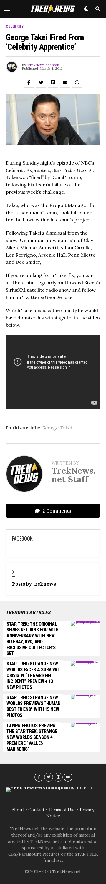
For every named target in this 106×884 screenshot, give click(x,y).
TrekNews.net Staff (43, 65)
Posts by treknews (34, 584)
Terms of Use (62, 809)
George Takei (57, 427)
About (18, 809)
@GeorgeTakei (57, 297)
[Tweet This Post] (41, 82)
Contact (36, 809)
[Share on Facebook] (29, 82)
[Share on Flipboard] (53, 82)
